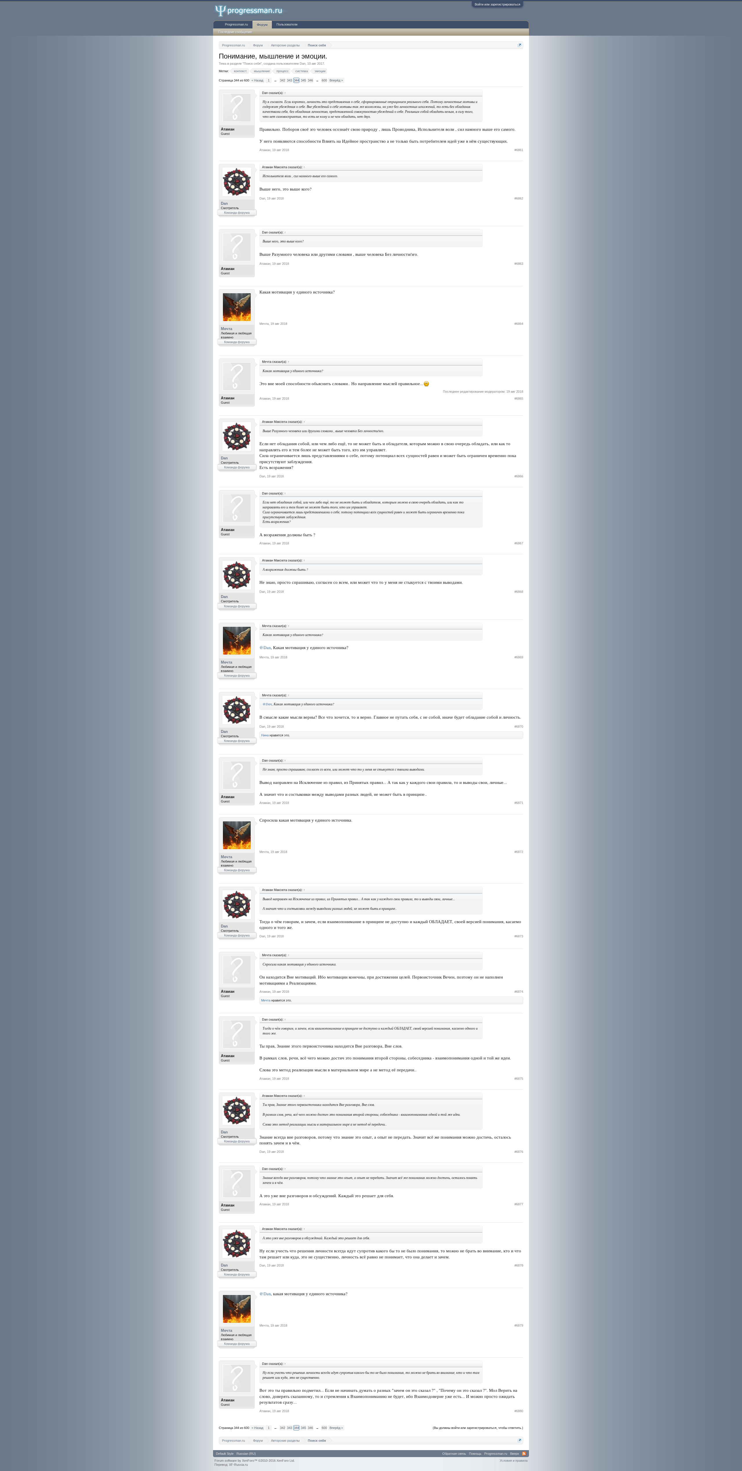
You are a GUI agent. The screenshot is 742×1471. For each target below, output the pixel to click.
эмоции (319, 71)
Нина (265, 735)
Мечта (226, 329)
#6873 (518, 936)
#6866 (518, 476)
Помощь (475, 1453)
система (301, 71)
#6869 (518, 657)
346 (310, 80)
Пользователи (287, 24)
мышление (262, 71)
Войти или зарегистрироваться (497, 4)
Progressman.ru (236, 24)
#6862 (518, 198)
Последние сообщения (235, 32)
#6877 (518, 1204)
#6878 (518, 1265)
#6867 (518, 543)
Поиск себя (252, 63)
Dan (302, 63)
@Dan (265, 647)
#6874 (518, 991)
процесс (283, 71)
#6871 (518, 803)
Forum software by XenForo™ (254, 1460)
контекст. (240, 71)
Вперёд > (336, 80)
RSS (524, 1454)
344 (296, 80)
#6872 (518, 852)
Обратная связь (454, 1453)
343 (289, 80)
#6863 (518, 263)
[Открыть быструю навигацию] (519, 45)
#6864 (518, 323)
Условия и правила (514, 1460)
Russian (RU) (246, 1453)
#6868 (518, 591)
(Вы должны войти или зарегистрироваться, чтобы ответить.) (478, 1428)
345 (303, 80)
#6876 (518, 1151)
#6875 (518, 1078)
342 (282, 80)
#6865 (518, 398)
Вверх (514, 1453)
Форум (262, 24)
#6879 (518, 1325)
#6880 (518, 1411)
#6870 (518, 726)
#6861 (518, 150)
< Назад (257, 80)
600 (324, 80)
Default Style (225, 1453)
